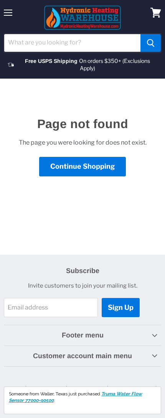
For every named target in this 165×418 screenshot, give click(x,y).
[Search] (150, 43)
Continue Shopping (82, 166)
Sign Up (121, 307)
